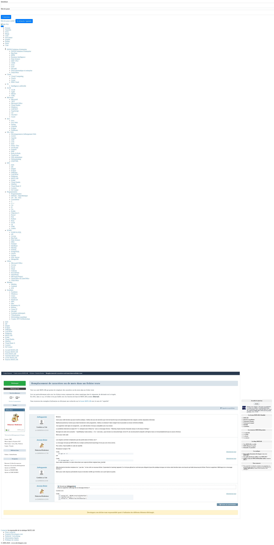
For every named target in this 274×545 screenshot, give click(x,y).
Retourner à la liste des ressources (13, 463)
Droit (7, 43)
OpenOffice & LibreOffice (20, 278)
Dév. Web (10, 132)
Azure (13, 80)
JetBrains (14, 173)
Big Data (14, 53)
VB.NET (14, 115)
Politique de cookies (12, 540)
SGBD (9, 230)
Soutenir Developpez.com (14, 534)
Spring (13, 124)
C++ (12, 203)
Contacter (4, 530)
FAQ (7, 32)
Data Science (15, 59)
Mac (12, 303)
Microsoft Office (16, 103)
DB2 (12, 242)
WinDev (14, 184)
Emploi (7, 39)
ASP (12, 140)
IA (8, 84)
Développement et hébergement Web (23, 134)
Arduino (14, 298)
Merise (13, 94)
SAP (12, 67)
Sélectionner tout (231, 452)
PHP (12, 151)
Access (13, 236)
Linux (13, 296)
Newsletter (8, 38)
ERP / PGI (14, 61)
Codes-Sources (7, 373)
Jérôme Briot (9, 410)
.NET (13, 101)
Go (12, 209)
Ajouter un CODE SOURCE (11, 472)
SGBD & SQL (16, 232)
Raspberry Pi (15, 305)
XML (13, 226)
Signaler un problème (228, 408)
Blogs (7, 34)
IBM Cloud (15, 82)
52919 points (20, 429)
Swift (13, 223)
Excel (13, 267)
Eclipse (13, 128)
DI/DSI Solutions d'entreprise (17, 49)
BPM (13, 55)
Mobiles (9, 282)
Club (6, 45)
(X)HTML (14, 161)
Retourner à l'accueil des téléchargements (15, 465)
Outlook (14, 271)
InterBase (14, 246)
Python (13, 219)
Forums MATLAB (11, 352)
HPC (13, 302)
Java (8, 119)
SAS (12, 65)
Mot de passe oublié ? (8, 21)
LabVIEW (14, 174)
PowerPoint (15, 273)
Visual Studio (15, 105)
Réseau (13, 307)
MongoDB (15, 259)
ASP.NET (14, 109)
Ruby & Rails (15, 153)
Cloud (9, 74)
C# (12, 113)
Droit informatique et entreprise (21, 70)
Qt (12, 224)
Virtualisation (15, 315)
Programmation (12, 192)
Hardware (14, 300)
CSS (12, 142)
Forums (7, 28)
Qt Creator (14, 190)
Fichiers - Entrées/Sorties (37, 373)
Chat (6, 36)
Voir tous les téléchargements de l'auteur (15, 435)
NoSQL (14, 250)
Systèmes (10, 290)
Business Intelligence (18, 57)
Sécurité (14, 69)
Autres (13, 228)
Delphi (13, 169)
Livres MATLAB (11, 358)
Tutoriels (8, 30)
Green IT (14, 309)
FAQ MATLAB (10, 354)
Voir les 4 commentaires (15, 401)
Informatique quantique (19, 317)
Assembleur (15, 199)
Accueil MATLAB (11, 350)
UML (13, 95)
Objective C (15, 213)
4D (12, 167)
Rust (12, 221)
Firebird (13, 244)
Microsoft (10, 97)
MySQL (14, 248)
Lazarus (13, 188)
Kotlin (13, 211)
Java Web (14, 122)
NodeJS (13, 149)
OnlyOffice (15, 72)
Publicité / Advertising (12, 536)
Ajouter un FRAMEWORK (11, 470)
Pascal (13, 215)
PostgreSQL (15, 251)
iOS (12, 288)
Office (9, 261)
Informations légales (12, 538)
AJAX (13, 136)
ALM (9, 88)
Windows (14, 107)
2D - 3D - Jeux (16, 198)
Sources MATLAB (11, 359)
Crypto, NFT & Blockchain (20, 319)
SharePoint (15, 275)
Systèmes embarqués (18, 313)
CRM (13, 63)
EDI (8, 163)
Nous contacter (10, 532)
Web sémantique (16, 157)
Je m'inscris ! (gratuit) (24, 21)
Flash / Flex (15, 146)
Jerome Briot (42, 440)
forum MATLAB (85, 401)
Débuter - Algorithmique (19, 196)
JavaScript (14, 147)
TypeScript (15, 111)
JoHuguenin (42, 417)
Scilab (13, 180)
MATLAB (14, 178)
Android (14, 126)
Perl (12, 217)
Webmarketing (16, 159)
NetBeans (14, 130)
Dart (12, 144)
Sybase (13, 255)
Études (7, 41)
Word (13, 269)
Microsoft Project (17, 276)
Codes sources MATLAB (21, 373)
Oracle (13, 78)
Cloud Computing (17, 76)
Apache (13, 138)
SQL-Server (15, 257)
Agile (13, 92)
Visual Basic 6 (16, 186)
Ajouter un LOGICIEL (10, 467)
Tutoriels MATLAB (12, 356)
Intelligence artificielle (18, 86)
